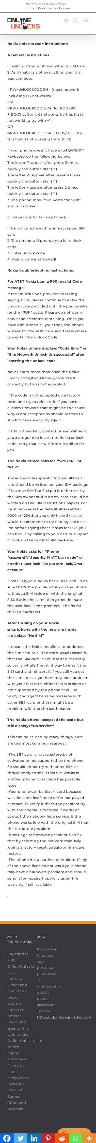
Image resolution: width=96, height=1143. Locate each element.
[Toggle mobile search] (75, 20)
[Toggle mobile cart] (66, 20)
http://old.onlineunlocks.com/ (64, 1017)
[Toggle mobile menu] (86, 20)
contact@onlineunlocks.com (48, 8)
